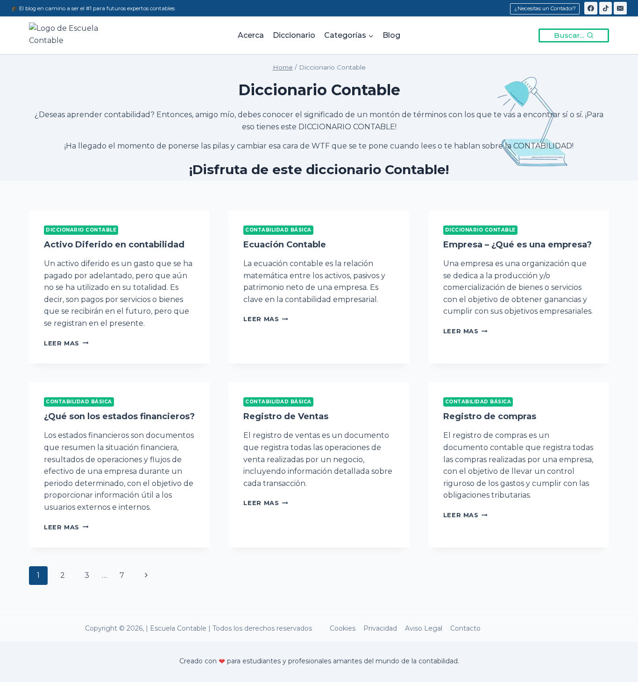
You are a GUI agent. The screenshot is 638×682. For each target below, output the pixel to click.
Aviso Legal (423, 628)
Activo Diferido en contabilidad (114, 244)
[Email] (620, 8)
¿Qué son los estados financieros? (119, 416)
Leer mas (66, 343)
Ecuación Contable (284, 244)
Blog (391, 35)
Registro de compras (489, 416)
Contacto (465, 628)
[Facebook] (590, 8)
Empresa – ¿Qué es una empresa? (517, 244)
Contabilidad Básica (278, 230)
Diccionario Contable (81, 230)
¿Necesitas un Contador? (545, 8)
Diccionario (294, 35)
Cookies (342, 628)
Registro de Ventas (285, 416)
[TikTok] (605, 8)
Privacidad (380, 628)
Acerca (251, 35)
